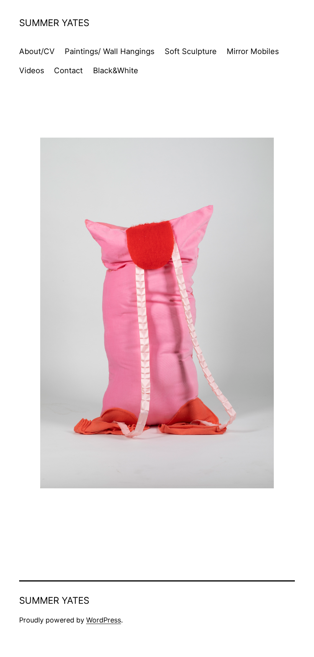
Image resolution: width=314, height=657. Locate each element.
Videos (31, 70)
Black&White (115, 70)
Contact (68, 70)
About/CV (37, 51)
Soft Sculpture (191, 51)
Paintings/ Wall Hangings (109, 51)
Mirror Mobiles (253, 51)
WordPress (103, 620)
